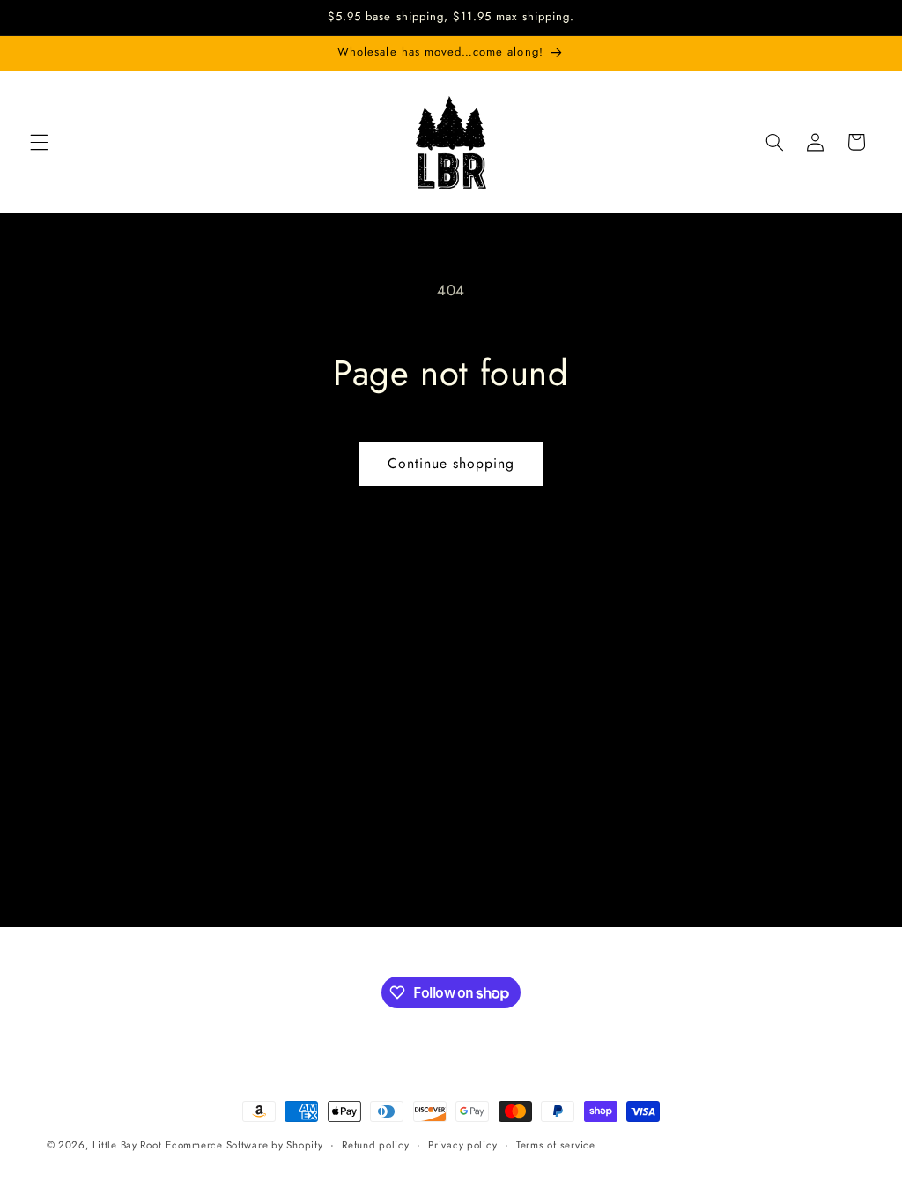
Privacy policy (462, 1145)
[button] (38, 142)
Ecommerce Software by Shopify (244, 1145)
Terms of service (555, 1145)
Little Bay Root (126, 1145)
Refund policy (376, 1145)
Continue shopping (451, 463)
